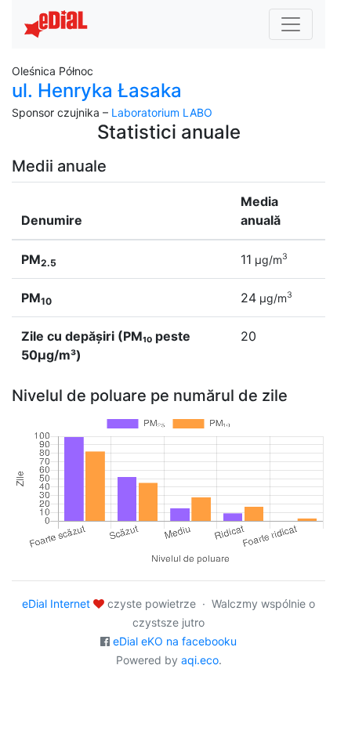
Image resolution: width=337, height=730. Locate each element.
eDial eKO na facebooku (175, 641)
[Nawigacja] (291, 24)
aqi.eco (200, 660)
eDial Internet (56, 603)
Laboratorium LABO (161, 112)
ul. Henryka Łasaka (97, 90)
